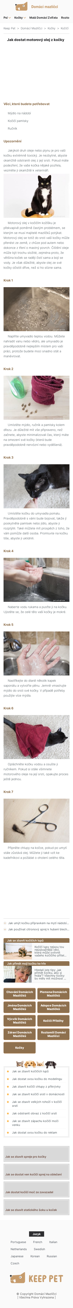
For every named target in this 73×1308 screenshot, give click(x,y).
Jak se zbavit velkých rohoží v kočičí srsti (37, 1103)
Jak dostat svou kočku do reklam (34, 1132)
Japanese (17, 1256)
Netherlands (19, 1249)
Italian (53, 1242)
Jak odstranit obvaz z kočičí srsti (34, 1113)
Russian (52, 1256)
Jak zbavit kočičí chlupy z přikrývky (36, 1086)
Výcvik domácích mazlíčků (19, 1020)
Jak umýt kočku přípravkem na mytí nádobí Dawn (38, 923)
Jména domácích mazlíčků (19, 1007)
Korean (35, 1256)
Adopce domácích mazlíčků (53, 1007)
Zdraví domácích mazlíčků (20, 1034)
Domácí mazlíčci (31, 28)
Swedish (39, 1249)
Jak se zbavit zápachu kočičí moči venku (35, 1123)
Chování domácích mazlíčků (19, 993)
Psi (6, 17)
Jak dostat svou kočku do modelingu (37, 1079)
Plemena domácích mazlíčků (53, 993)
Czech (15, 1263)
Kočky (18, 17)
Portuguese (18, 1242)
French (37, 1242)
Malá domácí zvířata (43, 17)
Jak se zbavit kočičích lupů (30, 1071)
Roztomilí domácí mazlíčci (53, 1034)
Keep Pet (9, 28)
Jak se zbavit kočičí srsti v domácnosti (38, 1094)
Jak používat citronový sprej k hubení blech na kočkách (38, 929)
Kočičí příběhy (53, 1020)
